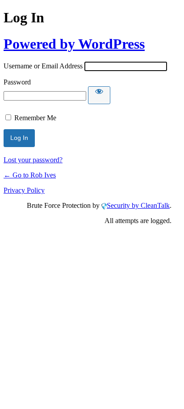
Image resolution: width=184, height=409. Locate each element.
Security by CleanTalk (138, 205)
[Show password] (99, 95)
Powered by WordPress (74, 44)
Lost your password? (33, 160)
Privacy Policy (24, 190)
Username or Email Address (43, 66)
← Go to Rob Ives (30, 175)
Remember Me (35, 118)
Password (17, 82)
